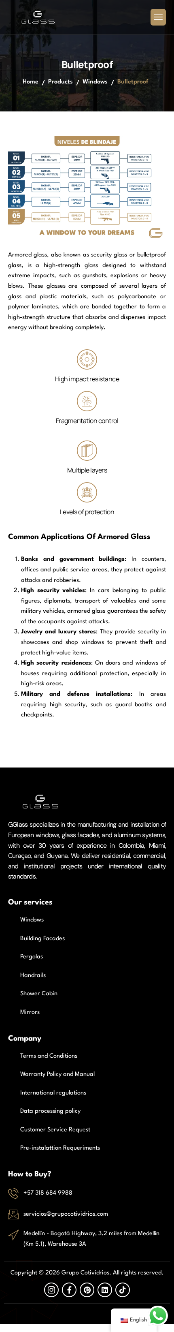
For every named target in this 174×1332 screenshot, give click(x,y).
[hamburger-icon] (158, 17)
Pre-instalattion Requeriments (60, 1148)
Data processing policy (50, 1111)
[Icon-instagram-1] (51, 1290)
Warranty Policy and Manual (57, 1074)
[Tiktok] (122, 1290)
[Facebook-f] (69, 1290)
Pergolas (31, 957)
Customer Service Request (55, 1130)
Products (60, 82)
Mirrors (30, 1012)
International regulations (53, 1093)
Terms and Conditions (48, 1056)
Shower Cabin (38, 994)
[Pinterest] (87, 1290)
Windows (95, 82)
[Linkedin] (105, 1290)
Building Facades (42, 939)
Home (30, 82)
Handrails (33, 976)
